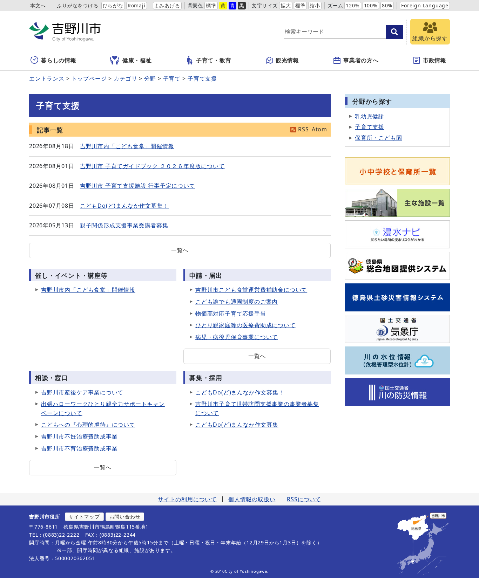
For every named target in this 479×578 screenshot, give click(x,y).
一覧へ (180, 250)
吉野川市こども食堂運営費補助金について (251, 290)
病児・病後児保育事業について (236, 337)
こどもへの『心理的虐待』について (88, 424)
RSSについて (304, 499)
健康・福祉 (137, 60)
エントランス (47, 78)
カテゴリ (125, 78)
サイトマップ (84, 516)
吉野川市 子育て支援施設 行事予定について (137, 186)
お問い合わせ (125, 516)
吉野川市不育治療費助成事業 (79, 448)
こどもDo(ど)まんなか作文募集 (236, 424)
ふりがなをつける (77, 5)
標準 (211, 5)
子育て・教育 (213, 60)
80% (387, 5)
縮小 (315, 5)
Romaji (137, 5)
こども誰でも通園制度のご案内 (236, 301)
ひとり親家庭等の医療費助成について (245, 325)
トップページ (89, 78)
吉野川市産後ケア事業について (82, 392)
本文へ (38, 5)
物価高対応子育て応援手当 (230, 313)
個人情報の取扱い (251, 499)
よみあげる (167, 5)
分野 (150, 78)
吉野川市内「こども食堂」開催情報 (127, 146)
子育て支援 (202, 78)
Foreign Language (424, 5)
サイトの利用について (187, 499)
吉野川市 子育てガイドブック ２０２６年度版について (152, 166)
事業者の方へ (361, 60)
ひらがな (113, 5)
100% (371, 5)
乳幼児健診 (369, 116)
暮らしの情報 (58, 60)
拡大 (286, 5)
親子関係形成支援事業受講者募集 (124, 225)
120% (352, 5)
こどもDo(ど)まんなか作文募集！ (124, 205)
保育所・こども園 (378, 138)
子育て (172, 78)
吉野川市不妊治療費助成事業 (79, 436)
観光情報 (287, 60)
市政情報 (434, 60)
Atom (319, 129)
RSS (303, 129)
